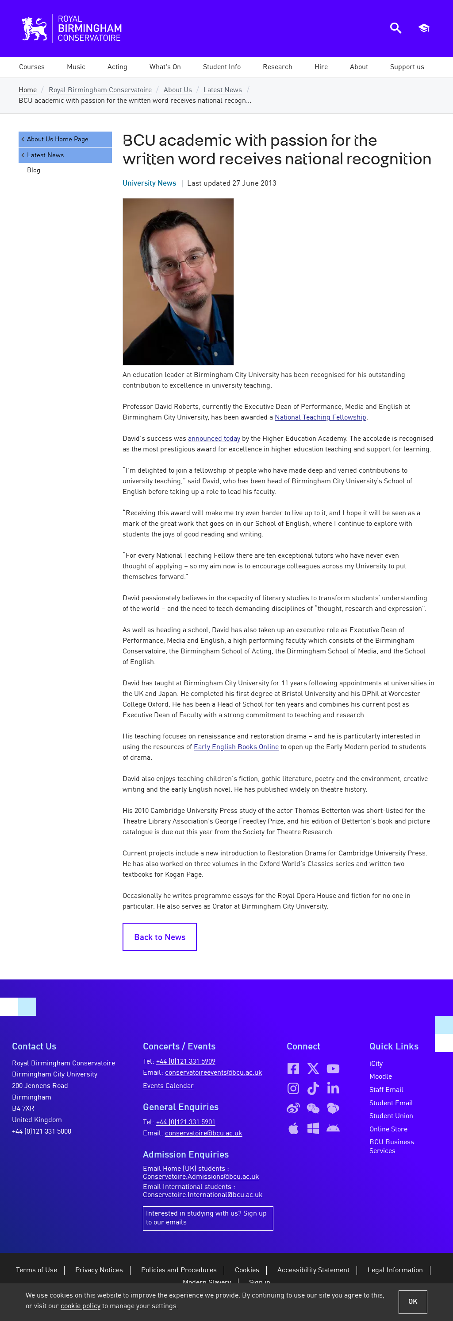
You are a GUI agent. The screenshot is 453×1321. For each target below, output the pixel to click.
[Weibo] (293, 1108)
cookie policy (80, 1306)
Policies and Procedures (179, 1270)
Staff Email (386, 1090)
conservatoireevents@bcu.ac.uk (213, 1072)
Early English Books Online (236, 747)
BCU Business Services (391, 1147)
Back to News (159, 937)
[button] (76, 67)
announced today (214, 439)
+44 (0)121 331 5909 (185, 1061)
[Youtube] (333, 1068)
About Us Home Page (57, 139)
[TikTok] (313, 1088)
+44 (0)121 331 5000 (41, 1131)
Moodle (380, 1076)
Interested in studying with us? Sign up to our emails (206, 1218)
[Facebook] (293, 1068)
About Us (178, 90)
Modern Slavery (207, 1282)
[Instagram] (293, 1088)
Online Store (388, 1129)
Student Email (391, 1103)
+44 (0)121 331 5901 (185, 1122)
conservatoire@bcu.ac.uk (203, 1133)
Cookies (247, 1270)
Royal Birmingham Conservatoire (100, 90)
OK (413, 1301)
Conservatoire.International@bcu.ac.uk (203, 1195)
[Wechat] (313, 1108)
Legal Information (395, 1270)
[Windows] (313, 1128)
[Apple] (293, 1128)
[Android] (333, 1128)
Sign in (259, 1282)
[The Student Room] (333, 1108)
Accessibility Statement (313, 1270)
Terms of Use (36, 1270)
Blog (33, 170)
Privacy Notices (99, 1270)
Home (28, 90)
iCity (376, 1064)
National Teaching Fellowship (320, 417)
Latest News (222, 90)
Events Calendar (168, 1086)
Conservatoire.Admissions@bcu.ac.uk (201, 1177)
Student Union (391, 1116)
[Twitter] (313, 1068)
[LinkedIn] (333, 1088)
